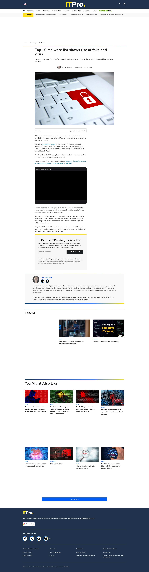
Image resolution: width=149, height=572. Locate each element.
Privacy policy (27, 552)
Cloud (38, 11)
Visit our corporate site (86, 518)
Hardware (46, 11)
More (94, 11)
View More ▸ (74, 499)
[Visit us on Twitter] (32, 538)
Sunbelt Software (48, 144)
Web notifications (55, 552)
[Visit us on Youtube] (39, 538)
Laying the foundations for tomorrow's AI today (115, 15)
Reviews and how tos (76, 15)
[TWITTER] (43, 281)
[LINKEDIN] (48, 281)
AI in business (63, 15)
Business (30, 11)
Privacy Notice (50, 260)
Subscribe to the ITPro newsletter (45, 15)
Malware (42, 43)
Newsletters (107, 552)
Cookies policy (80, 552)
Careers (51, 556)
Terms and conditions (110, 549)
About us (52, 549)
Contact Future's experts (31, 549)
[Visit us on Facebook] (25, 538)
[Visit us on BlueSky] (44, 538)
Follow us (74, 130)
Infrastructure (56, 11)
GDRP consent (27, 556)
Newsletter (83, 130)
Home (25, 43)
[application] (61, 185)
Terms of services (61, 258)
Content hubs (76, 11)
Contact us (79, 549)
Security (66, 11)
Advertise (87, 11)
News (90, 67)
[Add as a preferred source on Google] (29, 524)
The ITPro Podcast (91, 15)
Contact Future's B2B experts (85, 556)
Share (39, 130)
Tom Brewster (67, 67)
